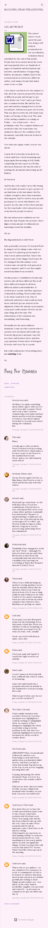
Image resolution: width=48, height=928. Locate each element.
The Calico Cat (18, 709)
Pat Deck (16, 749)
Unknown (16, 863)
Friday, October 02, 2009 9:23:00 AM (26, 798)
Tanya (15, 578)
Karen (15, 670)
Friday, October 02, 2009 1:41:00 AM (26, 643)
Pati (14, 437)
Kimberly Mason (19, 474)
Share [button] (6, 383)
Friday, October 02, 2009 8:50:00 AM (27, 702)
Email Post (15, 383)
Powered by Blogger (26, 920)
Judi (14, 615)
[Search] (42, 4)
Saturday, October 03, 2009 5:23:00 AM (27, 898)
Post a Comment (12, 904)
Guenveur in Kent (20, 805)
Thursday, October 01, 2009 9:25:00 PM (27, 430)
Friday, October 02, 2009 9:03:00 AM (27, 741)
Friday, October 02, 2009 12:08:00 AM (27, 608)
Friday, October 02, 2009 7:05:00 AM (26, 663)
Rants (12, 387)
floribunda (17, 544)
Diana (15, 650)
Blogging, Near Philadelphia (23, 9)
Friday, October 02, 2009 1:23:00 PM (26, 856)
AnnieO (15, 498)
